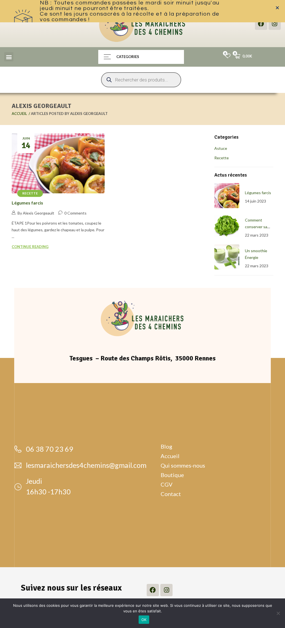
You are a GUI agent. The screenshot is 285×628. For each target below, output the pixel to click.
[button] (277, 8)
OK (144, 619)
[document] (142, 314)
